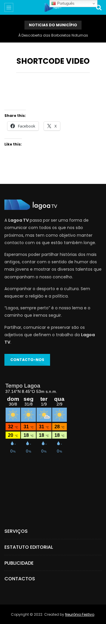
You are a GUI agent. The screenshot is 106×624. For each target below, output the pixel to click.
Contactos (19, 578)
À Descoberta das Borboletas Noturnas (53, 35)
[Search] (98, 7)
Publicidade (19, 563)
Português (65, 3)
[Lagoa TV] (52, 7)
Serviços (16, 531)
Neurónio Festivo (79, 614)
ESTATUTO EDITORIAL (28, 547)
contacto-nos (27, 359)
